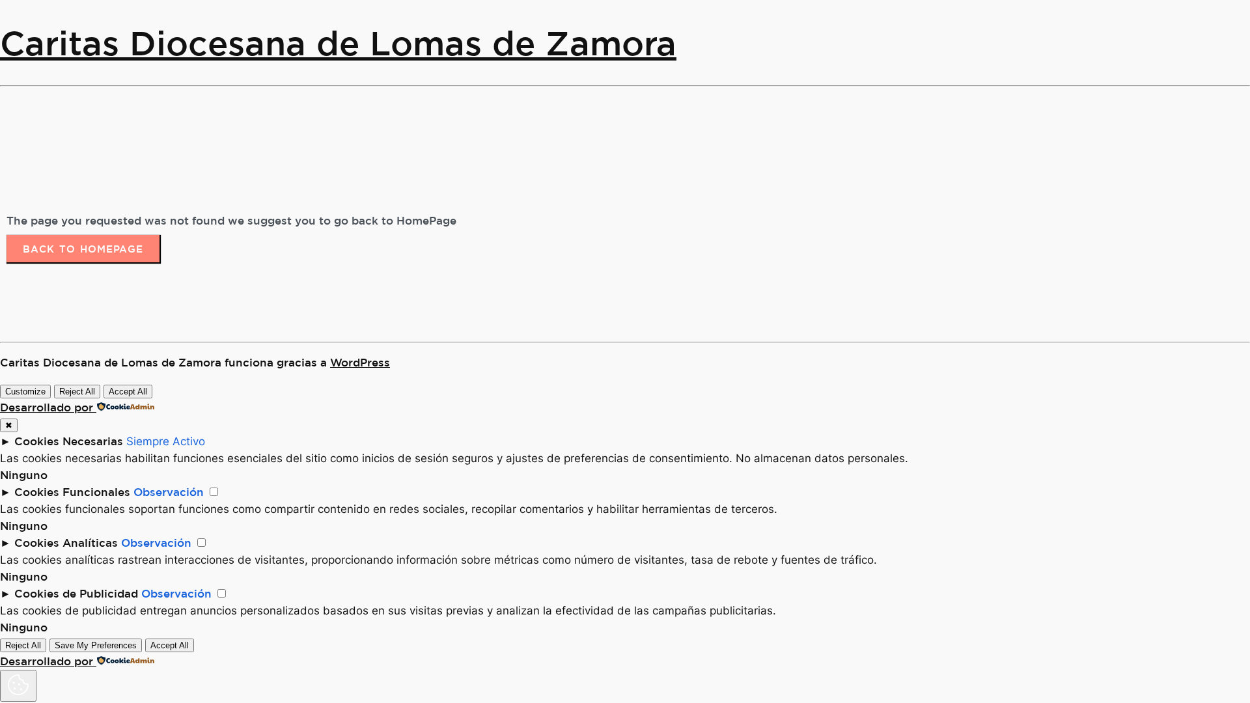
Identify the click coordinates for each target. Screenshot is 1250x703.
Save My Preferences (96, 645)
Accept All (128, 391)
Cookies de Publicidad (76, 593)
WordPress (360, 362)
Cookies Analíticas (66, 542)
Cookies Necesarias (68, 441)
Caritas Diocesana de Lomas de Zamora (338, 42)
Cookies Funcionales (72, 492)
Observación (168, 492)
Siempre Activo (165, 441)
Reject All (77, 391)
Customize (25, 391)
